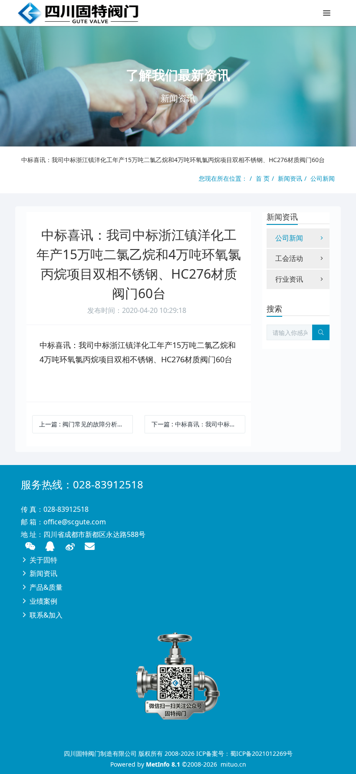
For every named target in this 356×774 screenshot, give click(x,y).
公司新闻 (322, 178)
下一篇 (198, 424)
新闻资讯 (290, 178)
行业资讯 (289, 279)
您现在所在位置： (223, 178)
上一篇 (86, 424)
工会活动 (289, 258)
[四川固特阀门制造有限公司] (78, 13)
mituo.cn (233, 764)
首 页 (263, 178)
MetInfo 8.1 (163, 764)
